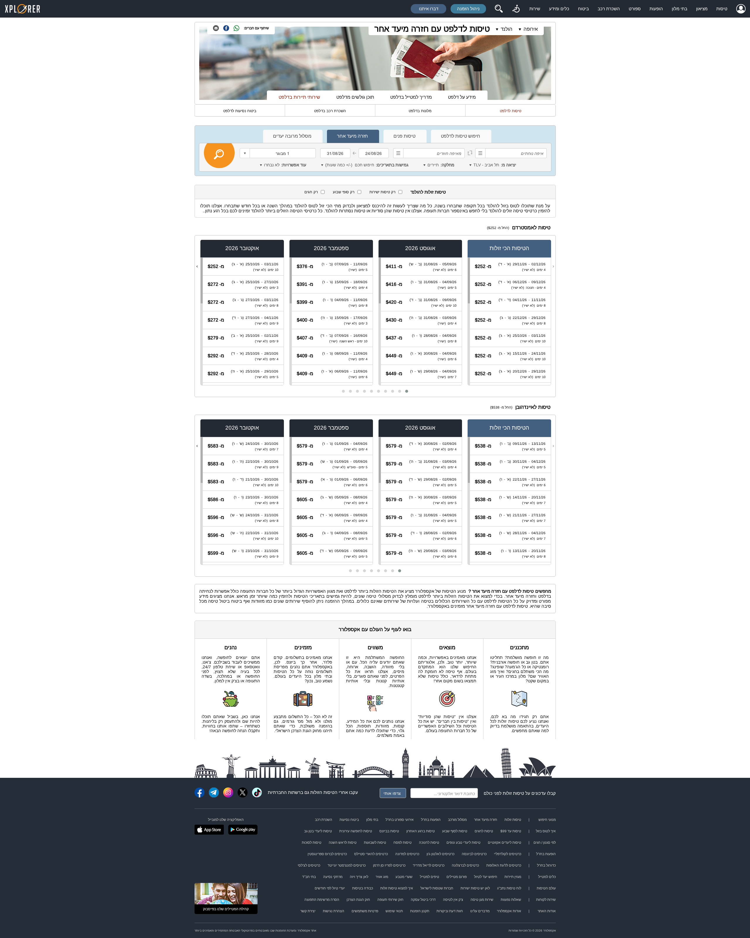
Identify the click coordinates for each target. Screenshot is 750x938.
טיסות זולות (513, 793)
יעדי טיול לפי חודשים (330, 888)
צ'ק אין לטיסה (453, 900)
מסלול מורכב (457, 820)
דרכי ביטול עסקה (423, 900)
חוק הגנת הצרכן (358, 900)
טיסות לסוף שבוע (454, 831)
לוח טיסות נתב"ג (509, 888)
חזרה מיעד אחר (485, 820)
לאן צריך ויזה (359, 877)
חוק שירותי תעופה (390, 900)
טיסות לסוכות (311, 842)
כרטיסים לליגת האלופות (503, 865)
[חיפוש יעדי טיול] (498, 9)
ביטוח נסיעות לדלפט (239, 111)
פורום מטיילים (456, 877)
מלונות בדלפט (420, 111)
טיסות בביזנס (389, 831)
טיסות (721, 8)
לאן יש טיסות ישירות (475, 888)
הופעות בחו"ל (431, 820)
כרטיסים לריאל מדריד (428, 865)
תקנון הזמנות (419, 911)
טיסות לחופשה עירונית (355, 831)
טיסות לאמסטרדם (531, 227)
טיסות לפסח (402, 842)
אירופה (531, 29)
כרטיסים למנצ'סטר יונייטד (347, 865)
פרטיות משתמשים (365, 911)
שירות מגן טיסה (482, 900)
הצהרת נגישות (333, 911)
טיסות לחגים (484, 831)
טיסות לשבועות (375, 842)
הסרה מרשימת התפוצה (321, 900)
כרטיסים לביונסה (474, 854)
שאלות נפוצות (511, 900)
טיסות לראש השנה (343, 842)
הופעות (656, 8)
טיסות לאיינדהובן (532, 407)
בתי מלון (679, 8)
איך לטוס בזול (546, 831)
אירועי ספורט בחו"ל (400, 820)
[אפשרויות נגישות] (516, 9)
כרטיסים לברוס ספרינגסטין (327, 854)
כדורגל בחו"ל (546, 865)
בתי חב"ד (309, 877)
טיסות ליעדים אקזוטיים (504, 842)
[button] (406, 391)
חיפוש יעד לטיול (485, 877)
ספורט (635, 8)
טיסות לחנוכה (429, 842)
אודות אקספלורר (509, 911)
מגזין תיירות (512, 877)
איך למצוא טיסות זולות (396, 888)
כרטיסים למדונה (407, 854)
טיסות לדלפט (510, 111)
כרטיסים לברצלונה (465, 865)
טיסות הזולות (322, 792)
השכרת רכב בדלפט (330, 111)
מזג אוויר (382, 877)
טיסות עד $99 (510, 831)
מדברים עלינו (480, 911)
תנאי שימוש (394, 911)
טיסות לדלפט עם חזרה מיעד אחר (432, 28)
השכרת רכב (609, 8)
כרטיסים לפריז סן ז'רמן (389, 865)
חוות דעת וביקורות (450, 911)
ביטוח (583, 8)
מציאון (702, 8)
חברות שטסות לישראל (436, 888)
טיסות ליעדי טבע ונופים (463, 842)
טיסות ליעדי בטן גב (318, 831)
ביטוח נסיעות (349, 820)
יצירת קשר (308, 911)
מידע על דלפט (462, 97)
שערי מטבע (404, 877)
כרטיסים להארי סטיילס (371, 854)
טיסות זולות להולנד (428, 191)
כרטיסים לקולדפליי (507, 854)
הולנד (506, 29)
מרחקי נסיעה (332, 877)
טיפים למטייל (429, 877)
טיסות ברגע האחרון (420, 831)
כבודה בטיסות (362, 888)
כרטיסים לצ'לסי (309, 865)
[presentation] (553, 266)
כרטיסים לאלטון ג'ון (440, 854)
